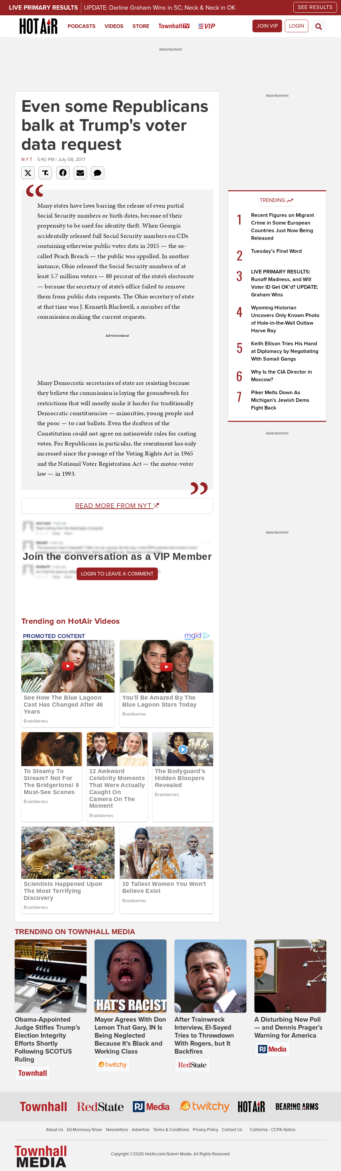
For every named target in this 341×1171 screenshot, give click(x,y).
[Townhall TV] (179, 26)
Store (141, 26)
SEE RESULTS (315, 7)
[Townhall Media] (40, 1156)
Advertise (141, 1129)
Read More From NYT (114, 506)
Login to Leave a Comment (117, 574)
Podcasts (82, 26)
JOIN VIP (267, 26)
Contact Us (232, 1129)
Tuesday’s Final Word (276, 251)
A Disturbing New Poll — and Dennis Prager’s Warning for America (288, 1028)
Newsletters (117, 1129)
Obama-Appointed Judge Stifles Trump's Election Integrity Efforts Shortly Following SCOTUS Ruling (47, 1040)
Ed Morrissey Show (84, 1129)
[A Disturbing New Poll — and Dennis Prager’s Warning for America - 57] (290, 976)
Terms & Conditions (171, 1129)
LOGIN (296, 26)
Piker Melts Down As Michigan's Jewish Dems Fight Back (280, 400)
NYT (28, 159)
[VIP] (211, 26)
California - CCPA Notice (272, 1129)
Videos (114, 26)
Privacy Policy (205, 1129)
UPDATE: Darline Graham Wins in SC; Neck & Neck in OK (159, 7)
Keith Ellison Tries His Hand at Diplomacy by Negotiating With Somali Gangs (284, 351)
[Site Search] (318, 26)
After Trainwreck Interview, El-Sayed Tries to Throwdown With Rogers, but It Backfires (204, 1036)
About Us (54, 1129)
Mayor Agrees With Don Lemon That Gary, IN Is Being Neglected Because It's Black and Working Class (130, 1036)
